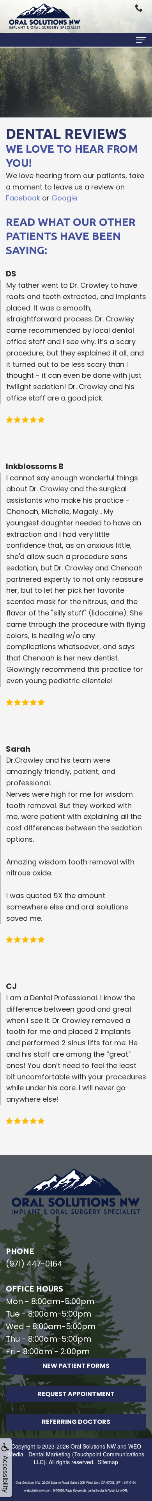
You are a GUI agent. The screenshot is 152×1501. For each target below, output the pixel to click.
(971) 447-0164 (34, 1263)
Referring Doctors (76, 1421)
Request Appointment (76, 1393)
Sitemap (108, 1462)
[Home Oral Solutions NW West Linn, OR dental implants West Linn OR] (45, 16)
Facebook (23, 198)
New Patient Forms (76, 1365)
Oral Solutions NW (93, 1446)
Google (64, 198)
